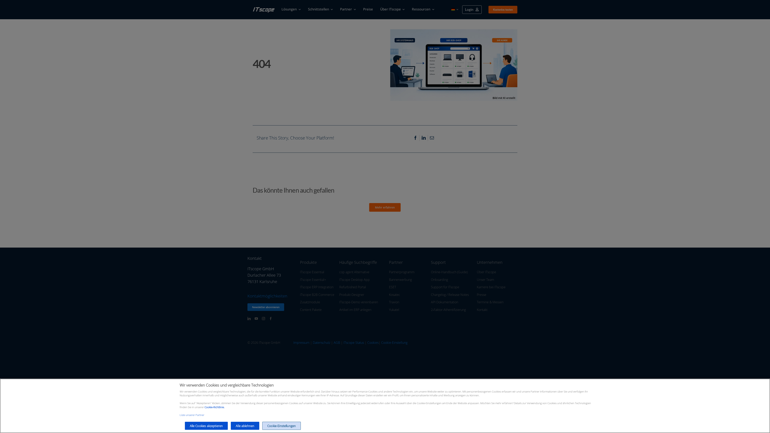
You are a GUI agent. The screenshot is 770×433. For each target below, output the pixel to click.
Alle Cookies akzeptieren (206, 426)
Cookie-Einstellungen (281, 426)
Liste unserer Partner (192, 415)
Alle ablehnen (245, 426)
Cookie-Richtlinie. (215, 407)
